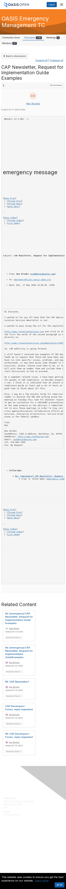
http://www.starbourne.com (33, 436)
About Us (8, 871)
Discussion (32, 37)
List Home (13, 223)
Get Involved (10, 835)
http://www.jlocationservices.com (24, 331)
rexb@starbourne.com (42, 274)
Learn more (42, 880)
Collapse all (56, 60)
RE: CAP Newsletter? (17, 681)
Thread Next (14, 204)
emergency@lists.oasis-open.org (32, 279)
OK (60, 884)
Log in (52, 4)
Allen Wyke (14, 628)
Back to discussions (15, 56)
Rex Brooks (33, 103)
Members (9, 43)
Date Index (10, 218)
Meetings (53, 37)
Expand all (41, 60)
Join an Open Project (14, 839)
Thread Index (15, 220)
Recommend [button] (56, 85)
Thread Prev (14, 201)
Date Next (13, 206)
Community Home (11, 37)
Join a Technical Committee (17, 844)
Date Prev (9, 198)
